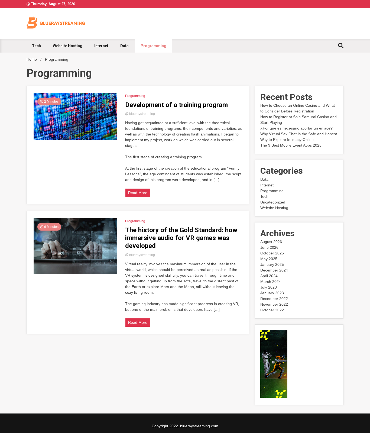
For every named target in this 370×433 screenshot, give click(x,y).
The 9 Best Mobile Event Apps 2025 (291, 145)
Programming (153, 46)
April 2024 (269, 276)
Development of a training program (176, 105)
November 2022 (274, 304)
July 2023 (268, 287)
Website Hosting (67, 46)
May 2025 (268, 259)
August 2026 (271, 242)
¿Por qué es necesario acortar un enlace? (296, 128)
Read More (137, 192)
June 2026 (269, 247)
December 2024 (274, 270)
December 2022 (274, 298)
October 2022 (272, 310)
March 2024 (270, 281)
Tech (36, 46)
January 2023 (272, 293)
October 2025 (272, 253)
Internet (101, 46)
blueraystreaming (141, 114)
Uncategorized (272, 202)
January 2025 (272, 264)
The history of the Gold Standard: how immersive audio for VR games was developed (181, 238)
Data (124, 46)
